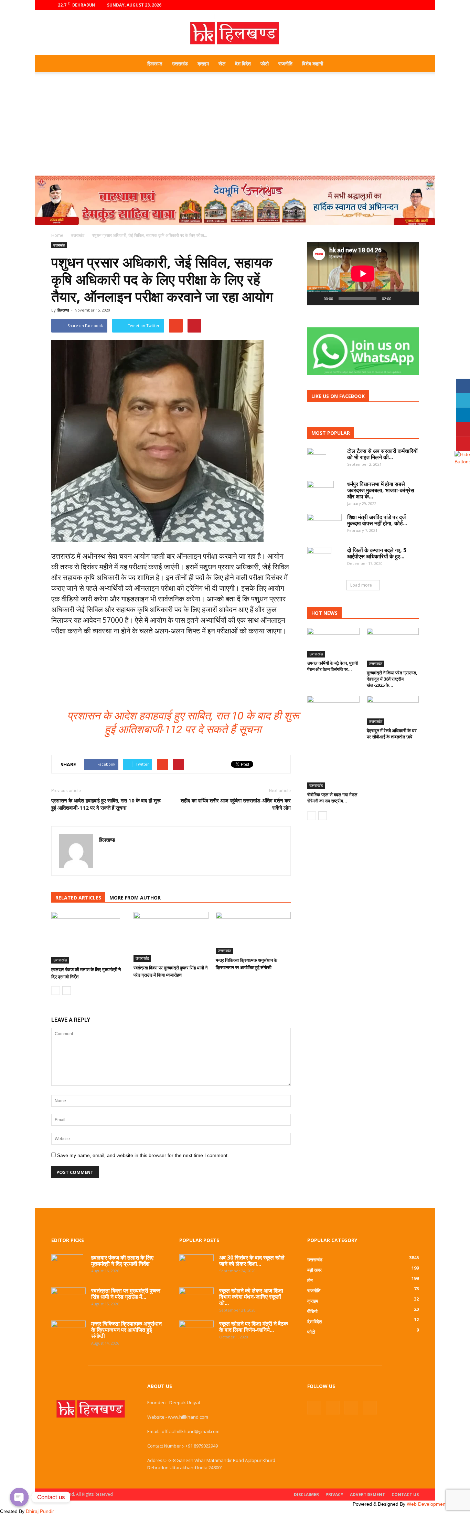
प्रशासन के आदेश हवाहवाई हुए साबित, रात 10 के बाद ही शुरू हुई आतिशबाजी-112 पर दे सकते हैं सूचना (106, 804)
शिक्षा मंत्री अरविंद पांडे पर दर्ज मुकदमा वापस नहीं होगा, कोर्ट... (377, 520)
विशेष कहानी (312, 63)
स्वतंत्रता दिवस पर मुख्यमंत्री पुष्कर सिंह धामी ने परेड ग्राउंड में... (125, 1294)
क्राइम (203, 63)
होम (310, 1280)
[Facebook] (379, 5)
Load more (361, 585)
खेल (221, 63)
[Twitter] (402, 5)
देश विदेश (243, 63)
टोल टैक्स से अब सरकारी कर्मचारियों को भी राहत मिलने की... (382, 454)
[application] (363, 273)
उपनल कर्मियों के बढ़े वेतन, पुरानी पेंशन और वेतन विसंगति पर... (332, 666)
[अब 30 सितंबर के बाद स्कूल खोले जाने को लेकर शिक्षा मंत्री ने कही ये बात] (196, 1265)
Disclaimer (306, 1494)
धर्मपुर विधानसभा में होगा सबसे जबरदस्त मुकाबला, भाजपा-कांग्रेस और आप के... (380, 490)
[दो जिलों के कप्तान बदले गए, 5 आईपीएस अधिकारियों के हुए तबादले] (319, 559)
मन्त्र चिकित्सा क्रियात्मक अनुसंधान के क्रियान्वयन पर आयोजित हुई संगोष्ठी (126, 1330)
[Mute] (398, 298)
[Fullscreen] (409, 298)
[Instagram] (391, 5)
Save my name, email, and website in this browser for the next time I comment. (143, 1155)
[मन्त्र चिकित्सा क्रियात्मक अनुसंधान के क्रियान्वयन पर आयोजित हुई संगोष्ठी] (253, 933)
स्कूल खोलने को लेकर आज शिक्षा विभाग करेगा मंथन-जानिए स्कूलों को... (251, 1297)
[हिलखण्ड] (235, 33)
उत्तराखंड (180, 63)
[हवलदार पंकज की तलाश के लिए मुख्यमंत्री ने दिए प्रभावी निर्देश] (88, 938)
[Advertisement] (235, 124)
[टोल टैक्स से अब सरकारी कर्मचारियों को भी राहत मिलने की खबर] (316, 460)
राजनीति (285, 63)
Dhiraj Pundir (40, 1511)
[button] (410, 63)
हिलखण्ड (154, 63)
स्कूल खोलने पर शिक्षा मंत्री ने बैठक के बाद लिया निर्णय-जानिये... (253, 1327)
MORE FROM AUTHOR (135, 897)
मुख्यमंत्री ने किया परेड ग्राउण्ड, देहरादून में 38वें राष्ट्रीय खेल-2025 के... (392, 679)
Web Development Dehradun (438, 1504)
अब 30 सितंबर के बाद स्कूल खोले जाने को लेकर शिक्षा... (252, 1260)
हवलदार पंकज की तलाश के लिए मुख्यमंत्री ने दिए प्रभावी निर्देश (122, 1260)
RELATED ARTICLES (78, 897)
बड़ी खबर (314, 1270)
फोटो (264, 63)
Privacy (334, 1494)
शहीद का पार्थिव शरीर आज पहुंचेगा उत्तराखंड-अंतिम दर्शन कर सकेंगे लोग (236, 804)
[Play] (316, 298)
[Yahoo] (104, 854)
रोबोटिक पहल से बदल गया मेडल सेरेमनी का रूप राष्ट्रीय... (332, 797)
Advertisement (367, 1494)
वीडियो (312, 1311)
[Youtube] (413, 5)
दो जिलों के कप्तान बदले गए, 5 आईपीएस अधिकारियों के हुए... (376, 553)
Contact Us (405, 1494)
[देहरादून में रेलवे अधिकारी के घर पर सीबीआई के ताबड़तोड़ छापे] (393, 710)
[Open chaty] (19, 1497)
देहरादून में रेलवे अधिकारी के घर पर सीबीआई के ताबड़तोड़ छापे (392, 733)
